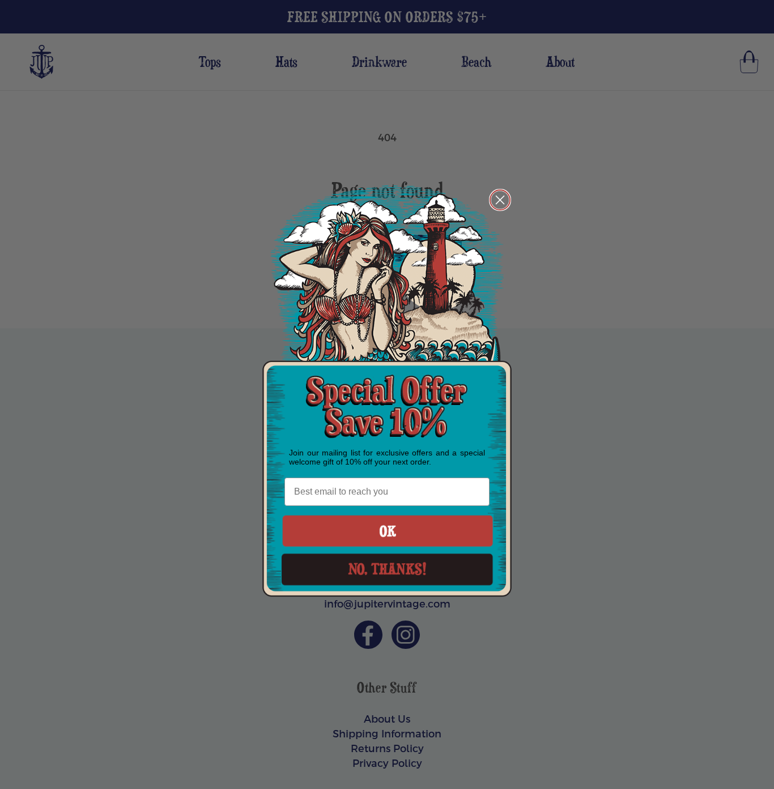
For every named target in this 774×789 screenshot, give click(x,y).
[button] (387, 531)
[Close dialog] (500, 200)
